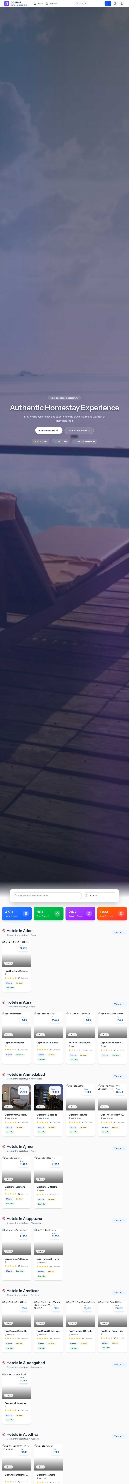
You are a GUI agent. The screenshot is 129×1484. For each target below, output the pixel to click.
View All (118, 932)
